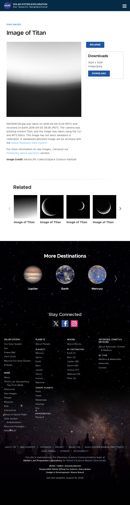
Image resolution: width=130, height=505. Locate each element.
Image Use (74, 447)
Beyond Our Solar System (17, 361)
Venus (39, 357)
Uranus (39, 378)
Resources (9, 389)
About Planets (43, 344)
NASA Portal (48, 451)
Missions (8, 402)
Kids (6, 406)
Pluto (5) (71, 378)
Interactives (10, 410)
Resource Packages (14, 426)
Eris (37, 408)
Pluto (38, 391)
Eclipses (8, 365)
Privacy (59, 447)
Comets (103, 368)
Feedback (45, 447)
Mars (38, 366)
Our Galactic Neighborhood (30, 8)
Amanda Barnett (73, 466)
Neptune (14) (73, 374)
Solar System (12, 340)
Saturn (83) (72, 366)
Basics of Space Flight (15, 414)
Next (120, 209)
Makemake (41, 400)
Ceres (38, 396)
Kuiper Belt (9, 352)
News (7, 377)
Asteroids (104, 363)
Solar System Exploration (30, 4)
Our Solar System (13, 344)
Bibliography (27, 447)
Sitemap (64, 451)
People (7, 398)
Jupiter (33, 288)
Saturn (39, 374)
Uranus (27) (73, 370)
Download (99, 73)
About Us (10, 447)
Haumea (40, 404)
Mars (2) (71, 357)
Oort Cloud (10, 357)
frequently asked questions (23, 153)
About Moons (74, 344)
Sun (6, 348)
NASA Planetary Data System (29, 143)
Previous (9, 209)
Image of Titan (24, 222)
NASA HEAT (10, 431)
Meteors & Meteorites (110, 359)
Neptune (40, 382)
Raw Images (13, 25)
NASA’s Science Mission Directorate (86, 461)
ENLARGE (95, 45)
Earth (65, 288)
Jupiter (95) (73, 361)
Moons (71, 340)
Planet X (40, 417)
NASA (8, 6)
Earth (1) (71, 353)
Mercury (97, 288)
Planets (40, 340)
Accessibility (81, 451)
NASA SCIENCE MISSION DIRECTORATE (104, 447)
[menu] (124, 6)
